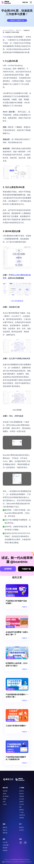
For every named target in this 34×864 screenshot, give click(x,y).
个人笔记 (21, 812)
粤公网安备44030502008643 (11, 861)
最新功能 (5, 832)
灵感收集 (21, 817)
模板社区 (5, 827)
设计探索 (21, 799)
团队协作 (21, 793)
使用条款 (5, 850)
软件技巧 (21, 791)
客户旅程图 (5, 796)
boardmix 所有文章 (8, 30)
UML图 (5, 37)
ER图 (4, 801)
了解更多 (24, 607)
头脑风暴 (21, 796)
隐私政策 (5, 847)
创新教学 (21, 801)
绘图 (20, 807)
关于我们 (21, 830)
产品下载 (5, 842)
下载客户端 (26, 569)
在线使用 (8, 569)
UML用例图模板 (17, 301)
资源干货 (18, 30)
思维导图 (5, 791)
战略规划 (21, 809)
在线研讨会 (22, 815)
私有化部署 (5, 845)
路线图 (4, 799)
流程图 (4, 793)
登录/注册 (25, 2)
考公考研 (21, 804)
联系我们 (21, 827)
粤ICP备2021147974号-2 (26, 861)
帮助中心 (5, 830)
